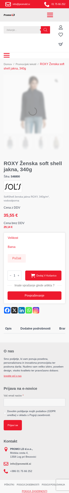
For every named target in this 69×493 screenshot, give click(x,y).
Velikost (13, 237)
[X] (14, 310)
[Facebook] (7, 310)
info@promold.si (20, 463)
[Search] (45, 30)
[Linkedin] (21, 310)
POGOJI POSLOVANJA (53, 484)
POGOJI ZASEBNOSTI (28, 484)
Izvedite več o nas (13, 376)
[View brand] (13, 186)
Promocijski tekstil (26, 64)
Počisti (16, 258)
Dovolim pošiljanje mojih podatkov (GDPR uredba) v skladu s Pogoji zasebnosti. (31, 413)
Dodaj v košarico (46, 275)
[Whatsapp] (29, 310)
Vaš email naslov (14, 395)
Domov (8, 64)
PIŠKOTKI (9, 484)
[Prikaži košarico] (61, 44)
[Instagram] (36, 310)
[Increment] (18, 275)
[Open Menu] (50, 15)
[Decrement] (10, 275)
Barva (11, 246)
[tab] (8, 328)
